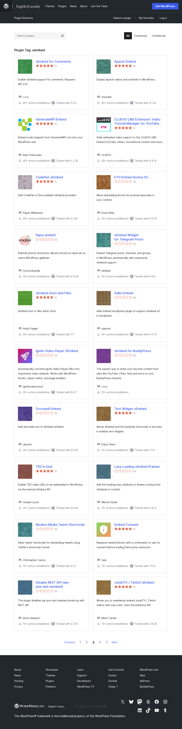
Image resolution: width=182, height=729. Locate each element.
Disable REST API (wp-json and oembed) (53, 584)
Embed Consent (126, 524)
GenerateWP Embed (51, 119)
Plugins (50, 680)
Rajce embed (45, 235)
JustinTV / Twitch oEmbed (134, 582)
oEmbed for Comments (53, 61)
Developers (84, 680)
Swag (113, 686)
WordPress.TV (85, 686)
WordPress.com (149, 669)
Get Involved (116, 669)
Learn (80, 669)
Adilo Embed (123, 293)
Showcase (52, 669)
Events (112, 675)
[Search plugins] (62, 35)
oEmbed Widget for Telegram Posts (129, 237)
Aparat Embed (125, 61)
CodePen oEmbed (49, 177)
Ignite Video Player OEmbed (57, 351)
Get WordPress (165, 6)
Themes (50, 675)
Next (114, 642)
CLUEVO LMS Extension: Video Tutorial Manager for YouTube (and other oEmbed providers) (137, 121)
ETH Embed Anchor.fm (131, 177)
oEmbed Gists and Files (53, 293)
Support (82, 675)
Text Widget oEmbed (130, 409)
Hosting (18, 680)
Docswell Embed (48, 409)
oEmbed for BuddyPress (132, 351)
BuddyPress (147, 686)
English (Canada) (57, 706)
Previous (70, 642)
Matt (142, 675)
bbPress (145, 680)
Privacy (18, 686)
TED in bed (44, 466)
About (17, 669)
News (17, 675)
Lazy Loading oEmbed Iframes (137, 466)
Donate (112, 680)
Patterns (51, 686)
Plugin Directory (23, 17)
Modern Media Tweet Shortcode (60, 524)
